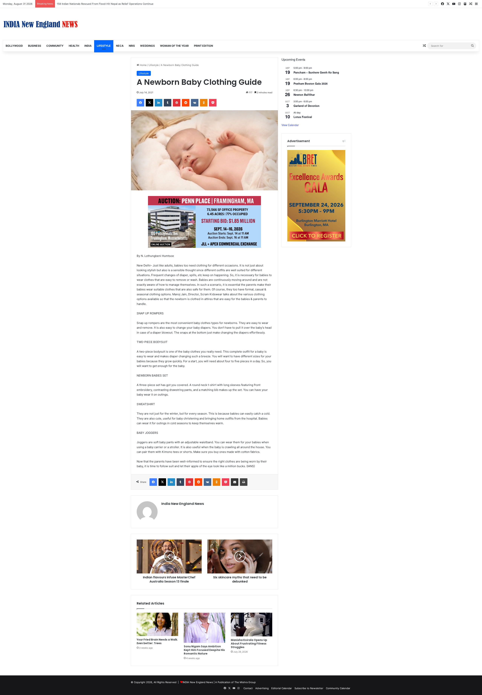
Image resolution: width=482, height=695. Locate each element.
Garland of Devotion (307, 106)
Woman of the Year (174, 45)
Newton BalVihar (304, 94)
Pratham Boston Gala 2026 (311, 83)
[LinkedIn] (158, 102)
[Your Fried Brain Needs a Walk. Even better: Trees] (157, 624)
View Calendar (290, 125)
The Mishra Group (245, 682)
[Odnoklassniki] (203, 102)
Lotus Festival (303, 117)
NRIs (132, 45)
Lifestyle (104, 45)
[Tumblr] (167, 102)
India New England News (182, 503)
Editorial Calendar (281, 688)
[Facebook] (140, 102)
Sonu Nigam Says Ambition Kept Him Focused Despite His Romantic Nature (204, 649)
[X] (149, 102)
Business (34, 45)
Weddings (147, 45)
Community (54, 45)
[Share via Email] (234, 482)
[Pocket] (213, 102)
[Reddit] (185, 102)
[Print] (243, 482)
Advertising (262, 688)
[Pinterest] (176, 102)
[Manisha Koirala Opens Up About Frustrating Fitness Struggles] (251, 624)
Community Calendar (338, 688)
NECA (120, 45)
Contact (248, 688)
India (88, 45)
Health (74, 45)
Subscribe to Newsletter (308, 688)
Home (143, 65)
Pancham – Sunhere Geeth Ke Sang (316, 72)
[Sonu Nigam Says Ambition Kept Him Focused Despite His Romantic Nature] (204, 628)
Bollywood (14, 45)
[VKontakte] (194, 102)
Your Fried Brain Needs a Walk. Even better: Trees (157, 641)
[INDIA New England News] (40, 23)
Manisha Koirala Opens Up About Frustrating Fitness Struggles (249, 643)
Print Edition (203, 45)
